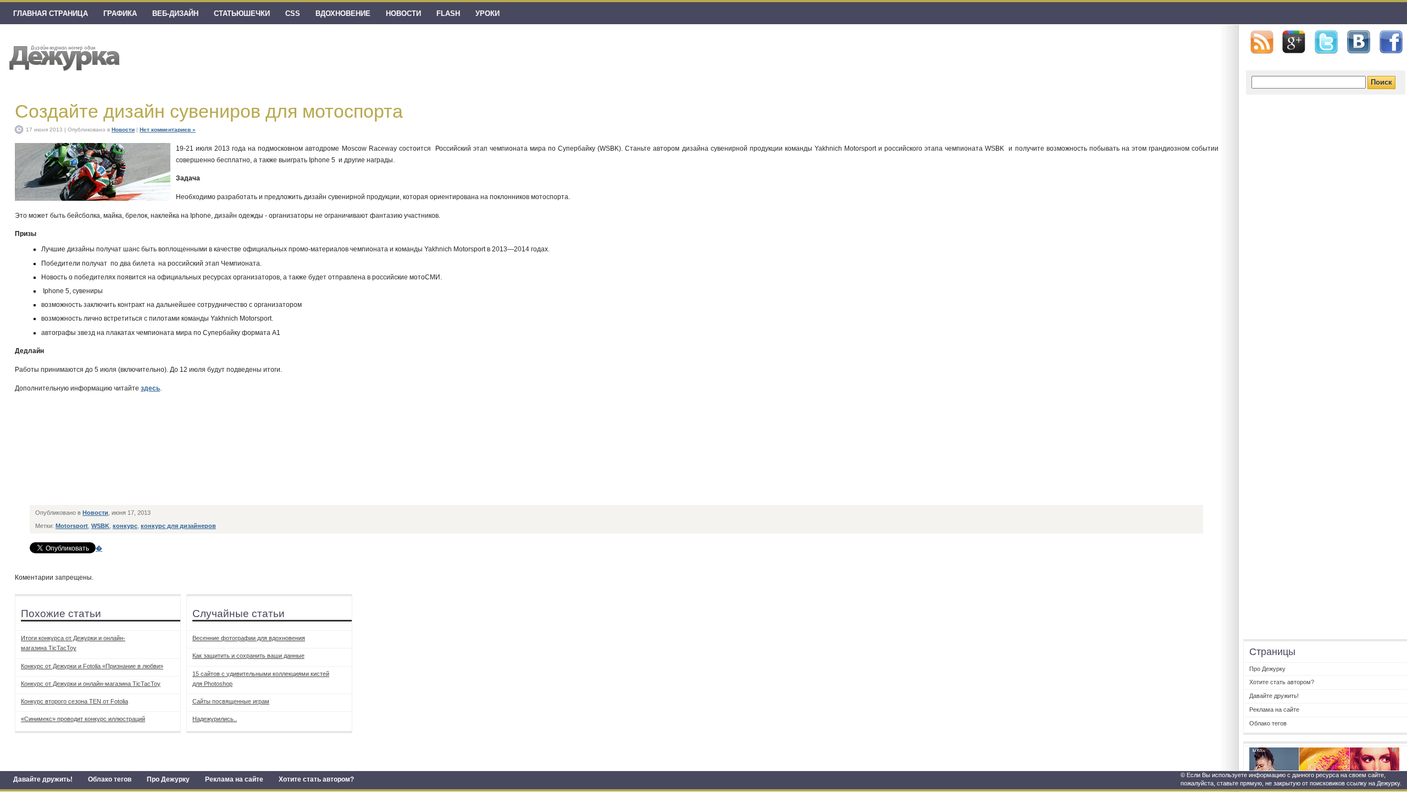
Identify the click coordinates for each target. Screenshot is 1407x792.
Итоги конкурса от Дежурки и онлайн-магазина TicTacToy (73, 643)
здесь (150, 388)
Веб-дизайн (175, 13)
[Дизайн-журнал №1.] (63, 56)
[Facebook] (1391, 42)
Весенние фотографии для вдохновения (248, 638)
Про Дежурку (168, 779)
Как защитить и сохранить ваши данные (248, 655)
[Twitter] (1326, 42)
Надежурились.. (214, 719)
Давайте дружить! (43, 779)
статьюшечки (242, 13)
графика (120, 13)
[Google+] (1293, 41)
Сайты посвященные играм (230, 701)
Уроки (487, 13)
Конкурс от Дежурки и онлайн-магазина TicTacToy (90, 683)
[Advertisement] (231, 474)
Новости (403, 13)
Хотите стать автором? (316, 779)
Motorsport (72, 525)
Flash (448, 13)
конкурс (125, 525)
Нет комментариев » (168, 130)
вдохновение (342, 13)
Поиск (1381, 82)
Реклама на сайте (234, 779)
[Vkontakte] (1358, 42)
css (292, 13)
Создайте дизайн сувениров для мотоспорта (209, 111)
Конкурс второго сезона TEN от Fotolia (74, 701)
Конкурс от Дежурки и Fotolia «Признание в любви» (92, 666)
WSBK (100, 525)
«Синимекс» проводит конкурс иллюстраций (83, 719)
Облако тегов (109, 779)
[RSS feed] (1261, 42)
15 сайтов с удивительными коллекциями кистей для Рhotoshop (260, 678)
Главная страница (50, 13)
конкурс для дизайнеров (178, 525)
